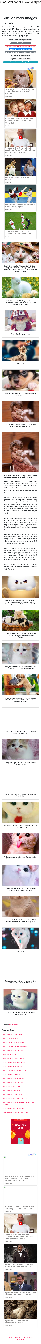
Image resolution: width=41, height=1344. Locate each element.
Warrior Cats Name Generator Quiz (14, 1070)
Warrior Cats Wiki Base (10, 1038)
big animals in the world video (20, 59)
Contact (17, 1337)
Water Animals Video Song (11, 1090)
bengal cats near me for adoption (20, 49)
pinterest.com (13, 1025)
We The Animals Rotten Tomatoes (14, 1058)
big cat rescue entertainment (20, 56)
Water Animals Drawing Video (12, 1034)
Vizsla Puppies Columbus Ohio (13, 1066)
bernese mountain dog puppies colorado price (20, 46)
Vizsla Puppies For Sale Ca (12, 1074)
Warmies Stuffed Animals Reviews (14, 1042)
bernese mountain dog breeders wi (20, 40)
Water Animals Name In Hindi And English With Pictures (18, 1103)
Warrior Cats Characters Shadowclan (15, 1046)
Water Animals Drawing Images (13, 1094)
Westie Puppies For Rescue (12, 1086)
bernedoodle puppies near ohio (20, 43)
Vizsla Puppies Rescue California (13, 1108)
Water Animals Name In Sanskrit (13, 1078)
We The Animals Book (10, 1054)
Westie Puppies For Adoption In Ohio (15, 1098)
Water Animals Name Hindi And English (16, 1112)
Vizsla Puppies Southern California (14, 1062)
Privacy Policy (28, 1337)
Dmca (10, 1337)
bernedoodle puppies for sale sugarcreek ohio (20, 52)
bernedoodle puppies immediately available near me (20, 62)
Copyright (20, 1340)
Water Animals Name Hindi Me (13, 1050)
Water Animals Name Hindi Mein (13, 1082)
